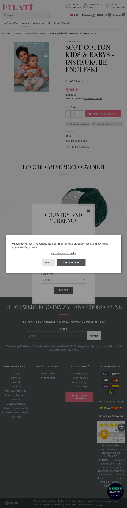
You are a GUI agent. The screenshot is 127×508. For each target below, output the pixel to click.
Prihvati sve (71, 262)
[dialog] (63, 254)
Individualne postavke (63, 253)
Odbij (48, 262)
